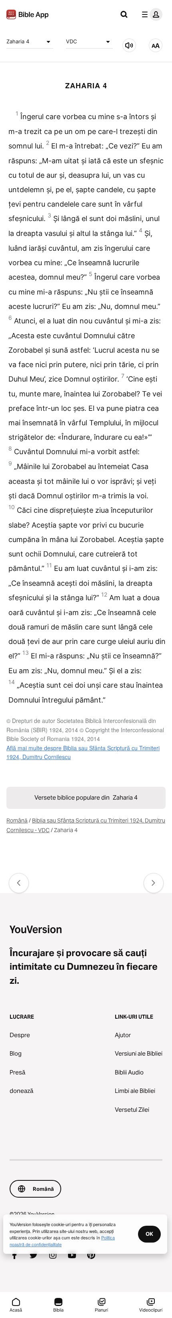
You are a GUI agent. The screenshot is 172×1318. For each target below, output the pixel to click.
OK (149, 1234)
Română (17, 820)
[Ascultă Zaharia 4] (129, 45)
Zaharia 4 (17, 41)
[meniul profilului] (150, 14)
